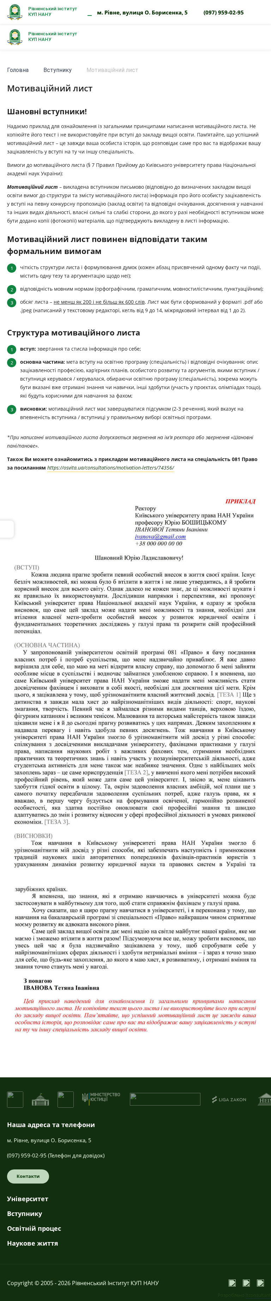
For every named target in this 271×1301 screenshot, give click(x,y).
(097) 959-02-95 (224, 12)
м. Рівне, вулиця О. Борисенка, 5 (142, 12)
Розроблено (244, 1295)
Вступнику (57, 70)
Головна (18, 70)
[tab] (135, 1201)
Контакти (28, 1176)
